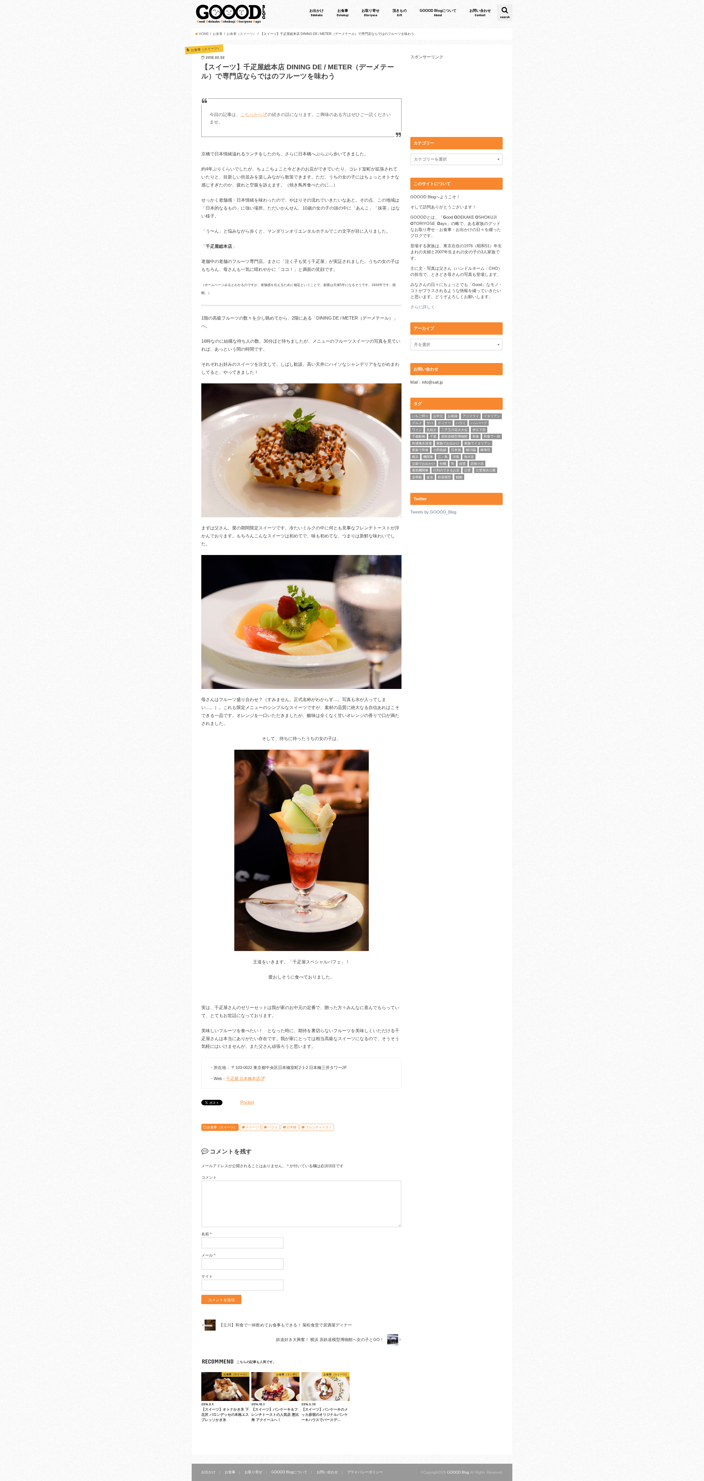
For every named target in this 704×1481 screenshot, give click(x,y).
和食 (475, 436)
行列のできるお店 (446, 470)
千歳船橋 (418, 436)
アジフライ (471, 416)
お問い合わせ (480, 13)
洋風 (456, 457)
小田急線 (439, 450)
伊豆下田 (479, 430)
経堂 (462, 464)
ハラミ (461, 423)
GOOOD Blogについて (438, 13)
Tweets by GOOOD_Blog (433, 512)
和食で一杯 (492, 436)
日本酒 (456, 450)
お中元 (438, 416)
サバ (430, 423)
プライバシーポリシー (365, 1472)
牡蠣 (443, 464)
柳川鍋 (471, 450)
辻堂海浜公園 (486, 470)
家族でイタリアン (477, 443)
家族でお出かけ (448, 443)
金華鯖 (417, 477)
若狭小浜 (477, 464)
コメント (209, 1177)
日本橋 (291, 1127)
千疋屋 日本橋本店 (243, 1078)
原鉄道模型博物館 (454, 436)
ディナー (444, 423)
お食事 (343, 13)
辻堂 (467, 470)
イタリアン (492, 416)
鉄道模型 (444, 477)
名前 (206, 1234)
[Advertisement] (456, 98)
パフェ (273, 1127)
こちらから (251, 114)
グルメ (417, 423)
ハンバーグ (479, 423)
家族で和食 (420, 450)
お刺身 (453, 416)
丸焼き (431, 430)
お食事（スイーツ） (222, 1127)
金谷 (430, 477)
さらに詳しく (422, 307)
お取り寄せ (371, 13)
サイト (207, 1276)
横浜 (415, 457)
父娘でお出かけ (423, 464)
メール (208, 1255)
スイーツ (252, 1127)
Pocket (247, 1102)
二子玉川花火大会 (454, 430)
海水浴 (469, 457)
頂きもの (399, 13)
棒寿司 (485, 450)
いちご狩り (420, 416)
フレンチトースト (319, 1127)
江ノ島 (443, 457)
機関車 (428, 457)
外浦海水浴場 (422, 443)
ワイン (417, 430)
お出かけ (316, 13)
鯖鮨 (459, 477)
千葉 (433, 436)
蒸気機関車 (420, 470)
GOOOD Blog (458, 1472)
